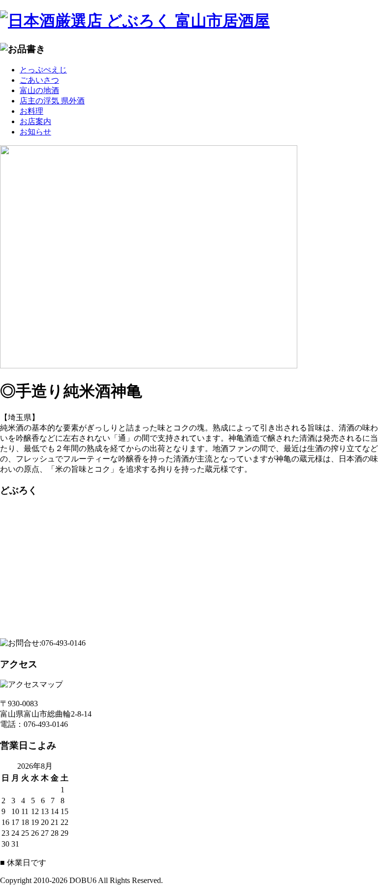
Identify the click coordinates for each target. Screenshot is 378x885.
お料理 (31, 111)
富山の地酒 (39, 90)
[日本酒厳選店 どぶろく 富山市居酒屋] (189, 21)
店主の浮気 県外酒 (52, 101)
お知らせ (35, 132)
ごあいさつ (39, 80)
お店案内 (35, 121)
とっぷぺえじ (43, 70)
